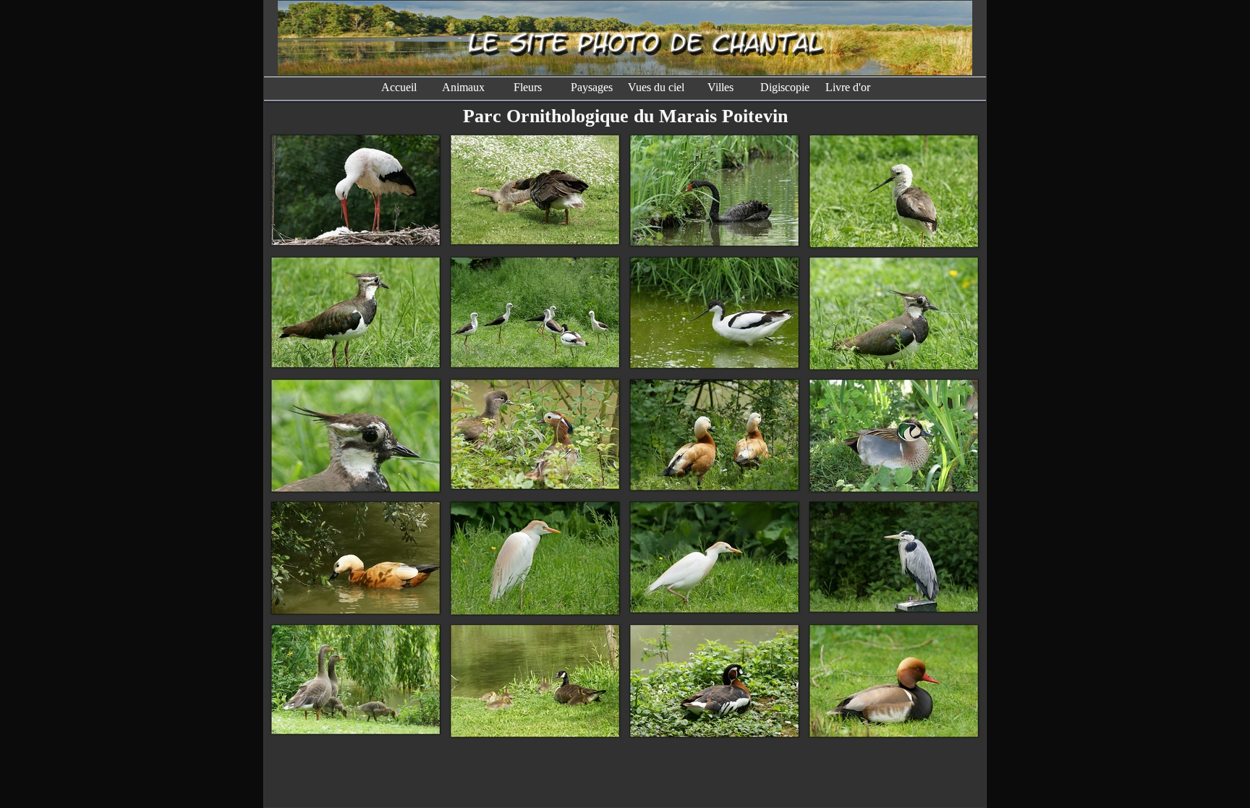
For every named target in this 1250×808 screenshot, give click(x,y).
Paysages (592, 87)
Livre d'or (849, 87)
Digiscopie (784, 87)
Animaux (463, 87)
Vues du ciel (656, 87)
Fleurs (528, 87)
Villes (720, 87)
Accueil (399, 87)
